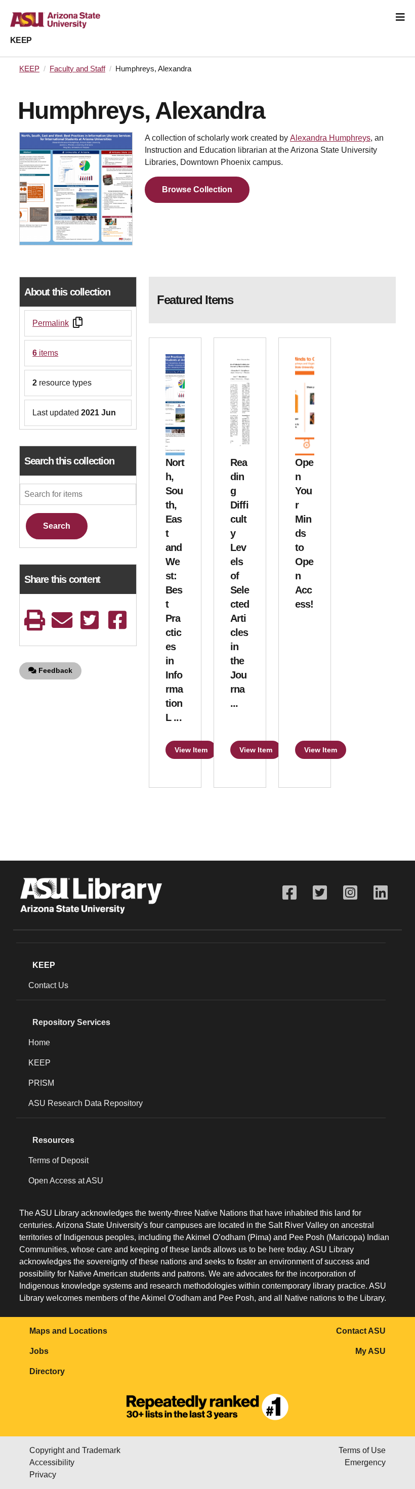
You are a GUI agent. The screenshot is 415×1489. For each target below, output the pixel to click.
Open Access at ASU (65, 1180)
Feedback (54, 670)
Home (39, 1042)
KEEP (21, 40)
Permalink (50, 323)
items (45, 353)
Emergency (365, 1462)
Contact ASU (361, 1331)
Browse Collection (197, 189)
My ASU (370, 1351)
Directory (47, 1371)
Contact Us (48, 985)
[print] (34, 620)
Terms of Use (362, 1450)
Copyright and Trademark (74, 1450)
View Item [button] (191, 750)
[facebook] (117, 620)
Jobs (39, 1351)
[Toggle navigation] (400, 17)
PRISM (41, 1083)
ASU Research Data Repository (85, 1103)
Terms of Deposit (58, 1160)
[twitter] (89, 620)
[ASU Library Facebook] (289, 893)
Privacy (42, 1474)
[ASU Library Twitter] (320, 893)
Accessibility (51, 1462)
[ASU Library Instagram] (350, 893)
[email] (62, 620)
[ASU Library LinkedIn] (380, 893)
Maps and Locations (68, 1331)
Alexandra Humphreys (330, 138)
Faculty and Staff (77, 69)
